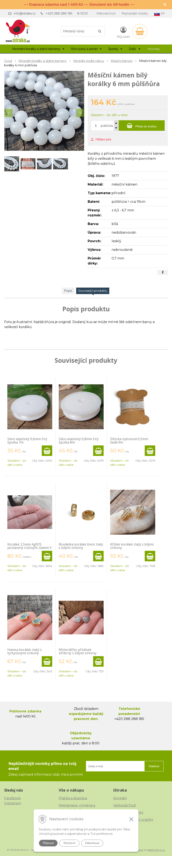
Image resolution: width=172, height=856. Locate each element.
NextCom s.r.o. (156, 849)
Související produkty (92, 291)
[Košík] (139, 31)
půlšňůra (107, 126)
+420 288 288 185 (59, 13)
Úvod (8, 61)
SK (162, 13)
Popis (68, 291)
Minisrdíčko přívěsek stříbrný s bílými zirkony (77, 651)
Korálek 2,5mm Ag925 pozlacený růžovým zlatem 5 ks (29, 547)
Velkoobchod (105, 13)
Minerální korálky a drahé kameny (42, 61)
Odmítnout (92, 843)
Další (133, 49)
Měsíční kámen (122, 61)
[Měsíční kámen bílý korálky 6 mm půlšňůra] (44, 111)
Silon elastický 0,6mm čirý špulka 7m (27, 441)
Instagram (12, 803)
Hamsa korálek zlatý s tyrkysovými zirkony (24, 651)
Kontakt (120, 798)
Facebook (12, 798)
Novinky (154, 49)
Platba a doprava (73, 798)
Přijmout (48, 843)
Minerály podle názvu (88, 61)
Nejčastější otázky (135, 13)
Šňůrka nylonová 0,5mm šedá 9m (129, 441)
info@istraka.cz (25, 13)
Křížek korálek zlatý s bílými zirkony (132, 546)
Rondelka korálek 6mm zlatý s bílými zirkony (81, 546)
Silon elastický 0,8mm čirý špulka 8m (79, 441)
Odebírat (154, 766)
